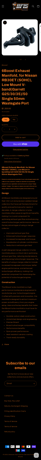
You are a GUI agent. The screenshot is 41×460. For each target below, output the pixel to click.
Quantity (5, 125)
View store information (12, 161)
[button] (2, 6)
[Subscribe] (34, 383)
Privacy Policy (9, 416)
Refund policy (9, 432)
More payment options (20, 149)
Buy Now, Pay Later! (12, 401)
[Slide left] (15, 59)
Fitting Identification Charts (15, 411)
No (14, 119)
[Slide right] (25, 59)
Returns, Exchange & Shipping (16, 406)
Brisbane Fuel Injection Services (19, 454)
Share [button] (6, 344)
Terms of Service (10, 421)
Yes (5, 119)
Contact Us (8, 396)
